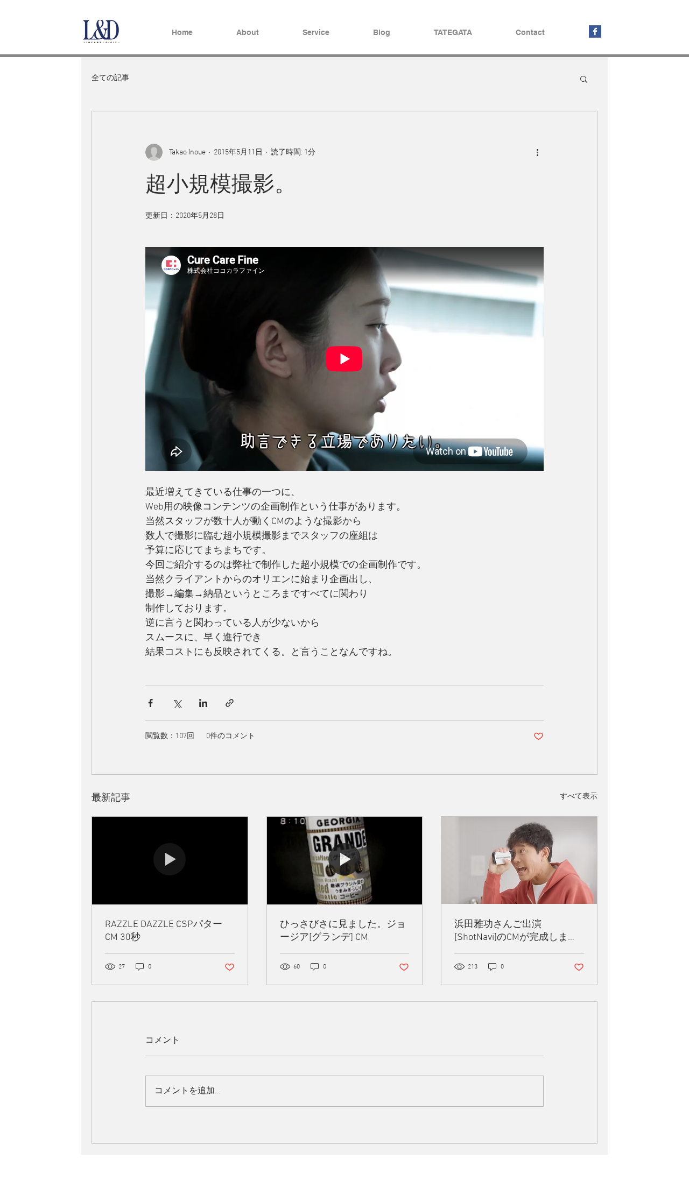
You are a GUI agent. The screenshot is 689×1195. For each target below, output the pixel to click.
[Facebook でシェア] (150, 703)
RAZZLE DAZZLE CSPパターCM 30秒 (163, 931)
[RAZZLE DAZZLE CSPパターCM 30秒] (170, 860)
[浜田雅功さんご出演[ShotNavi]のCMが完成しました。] (519, 860)
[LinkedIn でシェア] (203, 703)
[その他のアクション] (537, 152)
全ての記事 (110, 78)
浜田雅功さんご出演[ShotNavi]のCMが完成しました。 (516, 931)
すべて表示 (578, 796)
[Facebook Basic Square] (595, 31)
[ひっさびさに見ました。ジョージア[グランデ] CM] (345, 860)
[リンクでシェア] (229, 703)
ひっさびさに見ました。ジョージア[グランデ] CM (343, 931)
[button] (584, 78)
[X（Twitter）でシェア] (177, 703)
